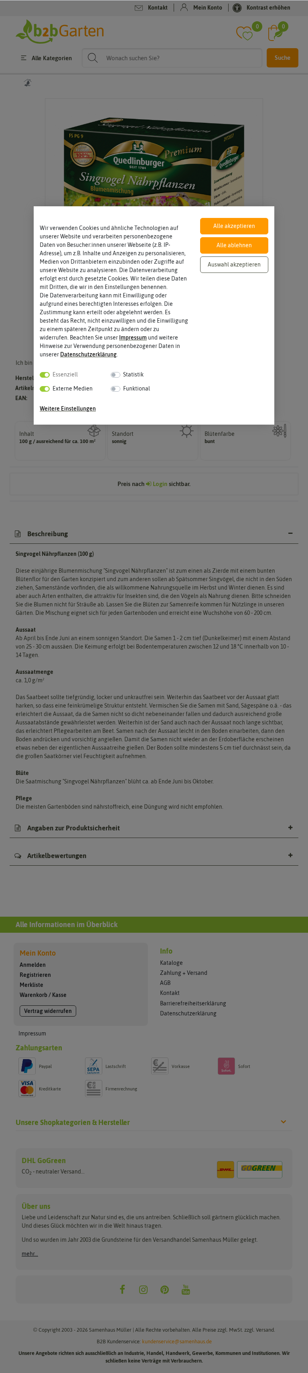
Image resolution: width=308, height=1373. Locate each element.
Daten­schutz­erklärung (88, 354)
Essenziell (65, 374)
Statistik (133, 374)
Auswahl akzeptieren (234, 264)
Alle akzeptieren (234, 226)
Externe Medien (73, 388)
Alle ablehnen (234, 245)
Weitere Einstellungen (68, 408)
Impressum (133, 337)
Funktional (136, 388)
